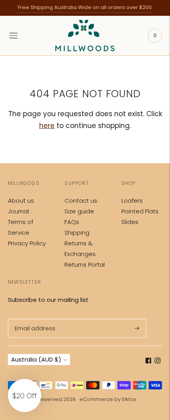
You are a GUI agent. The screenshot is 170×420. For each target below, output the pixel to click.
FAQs (71, 222)
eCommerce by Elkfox (107, 399)
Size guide (79, 211)
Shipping (76, 232)
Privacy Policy (27, 243)
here (47, 125)
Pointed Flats (140, 211)
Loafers (132, 200)
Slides (129, 222)
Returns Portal (84, 264)
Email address (34, 319)
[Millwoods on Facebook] (148, 361)
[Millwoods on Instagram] (158, 361)
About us (21, 200)
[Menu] (13, 35)
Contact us (80, 200)
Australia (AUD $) (36, 359)
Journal (18, 211)
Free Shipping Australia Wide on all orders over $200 (85, 7)
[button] (24, 395)
